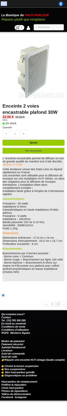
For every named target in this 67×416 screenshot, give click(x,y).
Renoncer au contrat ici (14, 408)
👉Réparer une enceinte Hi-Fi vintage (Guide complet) (33, 360)
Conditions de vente (13, 326)
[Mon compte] (28, 28)
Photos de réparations (14, 391)
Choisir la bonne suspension (22, 366)
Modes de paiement (12, 341)
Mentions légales (20, 333)
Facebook (7, 397)
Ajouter (33, 142)
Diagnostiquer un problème (21, 375)
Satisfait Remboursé (13, 347)
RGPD (5, 333)
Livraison (6, 350)
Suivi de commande (13, 353)
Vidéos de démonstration (16, 394)
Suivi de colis (9, 356)
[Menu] (4, 3)
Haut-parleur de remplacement (19, 381)
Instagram (21, 397)
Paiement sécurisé (12, 344)
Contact (6, 317)
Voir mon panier (33, 150)
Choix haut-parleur (12, 388)
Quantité (7, 127)
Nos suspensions (15, 369)
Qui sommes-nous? (13, 314)
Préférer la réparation (13, 384)
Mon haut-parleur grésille (20, 372)
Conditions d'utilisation (15, 330)
